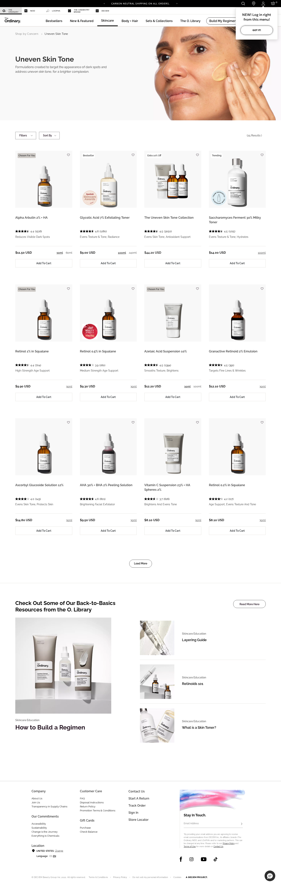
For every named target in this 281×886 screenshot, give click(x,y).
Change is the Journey (45, 831)
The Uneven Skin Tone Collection (169, 217)
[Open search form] (243, 3)
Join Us (36, 802)
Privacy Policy (229, 843)
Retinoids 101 (192, 684)
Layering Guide (194, 640)
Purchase (85, 827)
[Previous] (104, 3)
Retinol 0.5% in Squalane (98, 351)
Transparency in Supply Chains (49, 806)
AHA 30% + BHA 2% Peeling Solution (106, 485)
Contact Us (218, 846)
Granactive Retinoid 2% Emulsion (233, 351)
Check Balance (88, 831)
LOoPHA (56, 11)
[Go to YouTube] (203, 859)
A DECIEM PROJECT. (196, 877)
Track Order (137, 805)
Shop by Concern (26, 33)
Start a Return (138, 798)
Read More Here (249, 604)
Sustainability (39, 827)
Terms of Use (190, 846)
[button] (81, 21)
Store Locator (138, 820)
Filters (23, 135)
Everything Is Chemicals (45, 835)
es (51, 856)
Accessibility (39, 823)
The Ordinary (13, 11)
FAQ (82, 798)
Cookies (177, 877)
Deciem (105, 11)
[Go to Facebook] (181, 859)
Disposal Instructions (92, 802)
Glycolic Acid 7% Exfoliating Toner (105, 217)
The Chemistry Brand (81, 11)
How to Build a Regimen (50, 727)
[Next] (177, 3)
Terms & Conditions (98, 877)
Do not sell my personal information (150, 877)
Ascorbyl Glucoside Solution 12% (39, 485)
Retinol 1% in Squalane (32, 351)
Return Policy (87, 806)
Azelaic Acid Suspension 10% (165, 351)
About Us (37, 798)
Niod (32, 11)
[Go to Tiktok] (215, 859)
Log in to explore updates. (140, 4)
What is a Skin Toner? (199, 727)
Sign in (133, 812)
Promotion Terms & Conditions (97, 810)
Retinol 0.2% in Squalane (227, 485)
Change (59, 850)
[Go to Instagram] (191, 859)
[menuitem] (11, 10)
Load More (140, 563)
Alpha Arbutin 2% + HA (31, 217)
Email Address (191, 823)
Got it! (257, 30)
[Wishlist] (68, 153)
